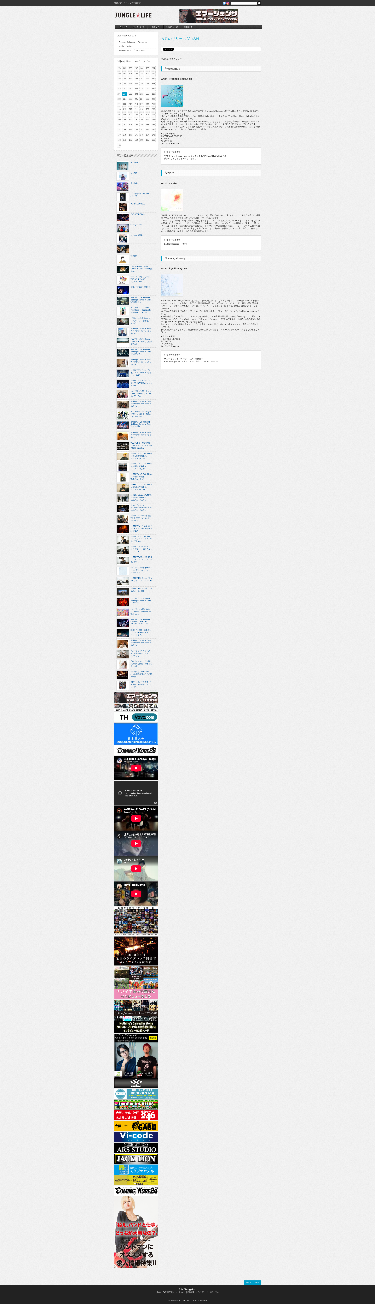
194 (153, 119)
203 (141, 114)
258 (147, 73)
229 (153, 94)
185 (124, 130)
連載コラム (188, 27)
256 (119, 78)
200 (119, 119)
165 (119, 145)
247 (130, 84)
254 (130, 78)
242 (119, 89)
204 (136, 114)
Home (158, 1292)
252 (141, 78)
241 (124, 89)
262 (124, 73)
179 (119, 135)
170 (130, 140)
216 (147, 104)
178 (124, 135)
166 (153, 140)
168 (141, 140)
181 (147, 130)
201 (153, 114)
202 (147, 114)
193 (119, 125)
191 (130, 125)
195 (147, 119)
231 (141, 94)
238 (141, 89)
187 (153, 125)
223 (147, 99)
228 (119, 99)
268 (130, 68)
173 (153, 135)
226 (130, 99)
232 (136, 94)
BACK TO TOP (252, 1282)
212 (130, 109)
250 (153, 78)
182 (141, 130)
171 (124, 140)
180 (153, 130)
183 (136, 130)
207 (119, 114)
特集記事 (155, 27)
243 (153, 84)
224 (141, 99)
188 (147, 125)
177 (130, 135)
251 (147, 78)
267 (136, 68)
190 (136, 125)
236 (153, 89)
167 (147, 140)
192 (124, 125)
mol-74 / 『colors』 (126, 46)
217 (141, 104)
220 (124, 104)
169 (136, 140)
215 (153, 104)
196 (141, 119)
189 (141, 125)
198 (130, 119)
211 (136, 109)
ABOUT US (123, 27)
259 (141, 73)
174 (147, 135)
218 (136, 104)
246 (136, 84)
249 (119, 84)
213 (124, 109)
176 (136, 135)
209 (147, 109)
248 (124, 84)
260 (136, 73)
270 (119, 68)
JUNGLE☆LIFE (133, 16)
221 (119, 104)
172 (119, 140)
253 (136, 78)
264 (153, 68)
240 (130, 89)
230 (147, 94)
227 (124, 99)
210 (141, 109)
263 (119, 73)
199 (124, 119)
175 (141, 135)
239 (136, 89)
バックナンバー (139, 27)
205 (130, 114)
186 (119, 130)
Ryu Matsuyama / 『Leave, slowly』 (133, 50)
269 (124, 68)
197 (136, 119)
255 (124, 78)
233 (130, 94)
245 (141, 84)
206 (124, 114)
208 (153, 109)
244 (147, 84)
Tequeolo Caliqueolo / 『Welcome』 (133, 42)
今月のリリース (172, 27)
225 (136, 99)
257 (153, 73)
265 (147, 68)
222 (153, 99)
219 (130, 104)
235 (119, 94)
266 (141, 68)
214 (119, 109)
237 (147, 89)
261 (130, 73)
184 (130, 130)
